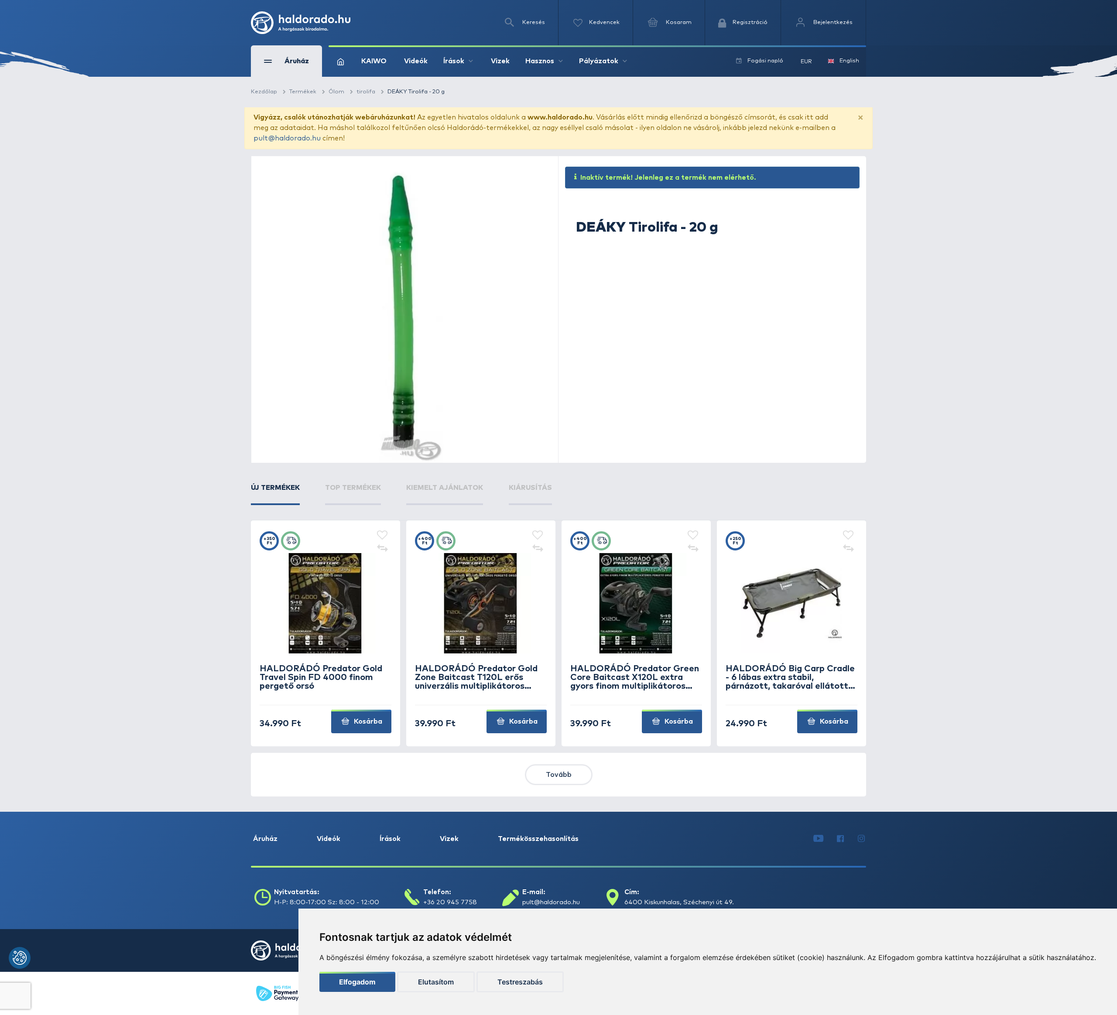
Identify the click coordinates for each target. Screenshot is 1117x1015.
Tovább (559, 774)
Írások (390, 838)
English (849, 61)
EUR (806, 62)
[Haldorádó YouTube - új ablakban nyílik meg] (818, 839)
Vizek (500, 61)
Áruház (265, 838)
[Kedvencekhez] (382, 535)
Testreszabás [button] (520, 981)
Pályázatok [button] (598, 61)
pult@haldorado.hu (287, 138)
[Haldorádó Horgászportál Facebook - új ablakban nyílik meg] (840, 839)
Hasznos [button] (539, 61)
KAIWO (374, 61)
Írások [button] (453, 61)
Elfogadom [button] (357, 981)
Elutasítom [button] (436, 981)
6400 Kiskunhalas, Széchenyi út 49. (679, 902)
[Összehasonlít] (382, 548)
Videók (416, 61)
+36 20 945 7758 (450, 902)
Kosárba (367, 721)
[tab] (275, 493)
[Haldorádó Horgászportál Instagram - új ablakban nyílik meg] (861, 839)
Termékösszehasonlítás (538, 838)
